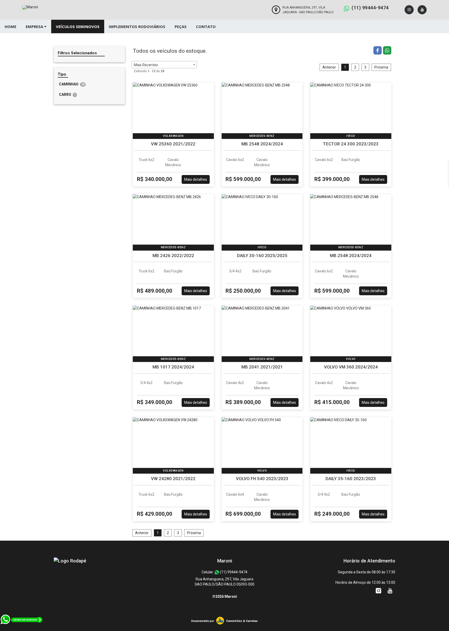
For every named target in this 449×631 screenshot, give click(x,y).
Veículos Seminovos (78, 26)
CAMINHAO (71, 84)
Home (10, 26)
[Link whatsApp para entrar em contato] (21, 628)
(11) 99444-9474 (370, 7)
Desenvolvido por (202, 621)
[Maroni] (70, 560)
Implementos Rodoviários (137, 26)
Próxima (381, 67)
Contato (206, 26)
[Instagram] (409, 9)
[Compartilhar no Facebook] (378, 51)
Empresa (35, 26)
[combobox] (164, 64)
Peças (181, 26)
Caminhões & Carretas (242, 621)
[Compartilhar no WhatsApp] (387, 51)
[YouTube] (422, 9)
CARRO (67, 94)
